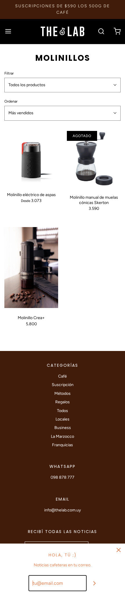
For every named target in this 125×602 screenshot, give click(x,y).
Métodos (62, 393)
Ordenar (10, 101)
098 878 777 (62, 477)
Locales (62, 419)
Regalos (62, 401)
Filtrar (9, 73)
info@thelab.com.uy (62, 510)
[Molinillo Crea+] (31, 267)
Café (62, 376)
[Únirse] (95, 583)
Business (62, 427)
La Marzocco (62, 436)
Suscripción (63, 384)
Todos (62, 410)
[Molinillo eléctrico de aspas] (31, 158)
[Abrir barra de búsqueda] (101, 31)
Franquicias (62, 444)
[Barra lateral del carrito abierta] (117, 31)
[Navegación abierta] (8, 31)
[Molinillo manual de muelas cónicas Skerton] (94, 159)
